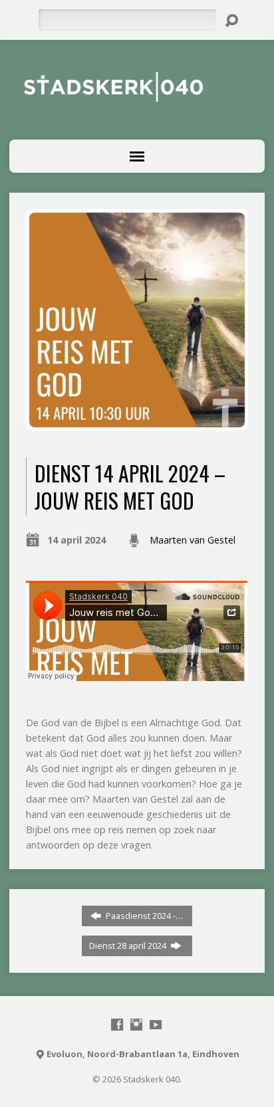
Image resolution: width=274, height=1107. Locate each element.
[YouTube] (156, 1025)
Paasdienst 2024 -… (143, 916)
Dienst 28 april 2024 (128, 946)
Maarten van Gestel (192, 540)
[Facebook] (117, 1025)
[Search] (231, 20)
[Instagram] (136, 1025)
